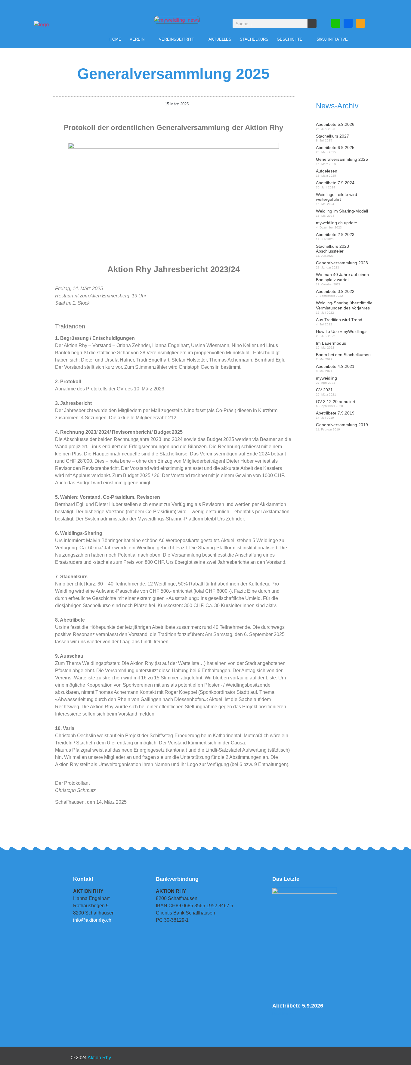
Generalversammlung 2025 (342, 159)
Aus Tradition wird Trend (339, 319)
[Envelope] (335, 23)
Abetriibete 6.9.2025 (335, 147)
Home (115, 39)
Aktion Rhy (99, 1057)
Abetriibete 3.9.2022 (335, 291)
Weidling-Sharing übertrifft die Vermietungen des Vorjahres (344, 305)
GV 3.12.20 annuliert (335, 401)
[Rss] (360, 23)
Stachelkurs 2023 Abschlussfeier (332, 249)
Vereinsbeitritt (176, 39)
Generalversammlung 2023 (342, 262)
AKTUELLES (220, 39)
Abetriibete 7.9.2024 (335, 182)
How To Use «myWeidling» (341, 331)
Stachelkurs (254, 39)
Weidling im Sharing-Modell (342, 211)
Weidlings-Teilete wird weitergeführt (336, 197)
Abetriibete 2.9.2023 (335, 234)
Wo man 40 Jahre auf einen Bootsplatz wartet (342, 277)
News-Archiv (337, 105)
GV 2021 (324, 389)
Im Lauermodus (331, 343)
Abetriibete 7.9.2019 (335, 413)
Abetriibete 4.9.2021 (335, 366)
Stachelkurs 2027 (332, 136)
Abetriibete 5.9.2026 (335, 124)
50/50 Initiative (332, 39)
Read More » (283, 1013)
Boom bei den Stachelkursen (343, 354)
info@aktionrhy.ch (92, 920)
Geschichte (289, 39)
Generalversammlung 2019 (342, 424)
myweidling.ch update (336, 222)
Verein (137, 39)
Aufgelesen (326, 171)
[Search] (312, 23)
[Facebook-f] (348, 23)
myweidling (326, 378)
